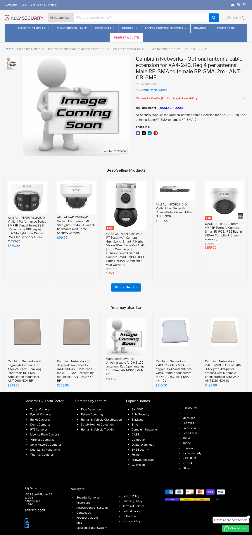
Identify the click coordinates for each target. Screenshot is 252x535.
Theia (186, 438)
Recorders (83, 502)
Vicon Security (192, 453)
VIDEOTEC (189, 458)
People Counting (92, 414)
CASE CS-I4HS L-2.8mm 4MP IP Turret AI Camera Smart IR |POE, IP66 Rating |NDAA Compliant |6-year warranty (223, 231)
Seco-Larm (189, 433)
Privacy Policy (131, 521)
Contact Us (11, 5)
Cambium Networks (153, 90)
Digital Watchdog (143, 444)
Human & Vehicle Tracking (98, 429)
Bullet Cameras (40, 419)
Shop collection (126, 287)
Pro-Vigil (188, 423)
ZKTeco (187, 468)
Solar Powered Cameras (46, 444)
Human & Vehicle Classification (101, 419)
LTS (185, 413)
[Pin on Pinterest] (155, 133)
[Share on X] (144, 133)
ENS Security (140, 449)
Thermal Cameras (42, 454)
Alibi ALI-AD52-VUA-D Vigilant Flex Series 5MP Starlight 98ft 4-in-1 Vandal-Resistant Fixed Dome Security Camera (76, 225)
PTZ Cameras (39, 429)
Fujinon (136, 454)
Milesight (188, 418)
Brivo (135, 424)
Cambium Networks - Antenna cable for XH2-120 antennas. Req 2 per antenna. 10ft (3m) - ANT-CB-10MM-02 (125, 366)
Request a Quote (87, 517)
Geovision (138, 464)
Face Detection (91, 409)
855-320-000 (34, 510)
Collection (129, 516)
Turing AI (188, 443)
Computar (138, 439)
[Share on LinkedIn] (150, 133)
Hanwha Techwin (143, 459)
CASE (135, 434)
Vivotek (187, 463)
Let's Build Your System (43, 5)
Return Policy (131, 496)
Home (9, 49)
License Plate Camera (44, 434)
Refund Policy (131, 511)
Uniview (187, 448)
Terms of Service (133, 506)
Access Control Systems (92, 507)
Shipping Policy (132, 501)
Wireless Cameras (42, 439)
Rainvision (189, 428)
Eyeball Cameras (41, 414)
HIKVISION (189, 408)
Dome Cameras (40, 424)
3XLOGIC (138, 409)
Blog (23, 5)
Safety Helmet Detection (97, 424)
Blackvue (138, 419)
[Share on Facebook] (138, 133)
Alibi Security (140, 414)
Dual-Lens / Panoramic (45, 449)
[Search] (214, 17)
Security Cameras (88, 497)
